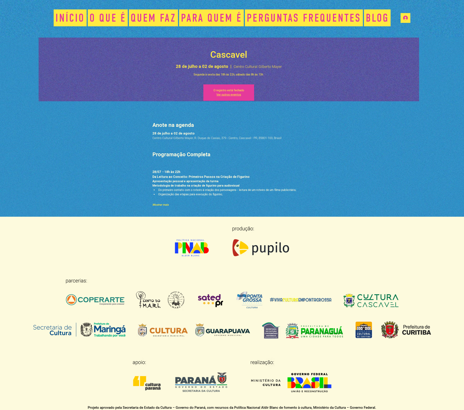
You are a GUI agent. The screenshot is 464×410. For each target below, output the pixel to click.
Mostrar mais (160, 204)
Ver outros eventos (228, 94)
